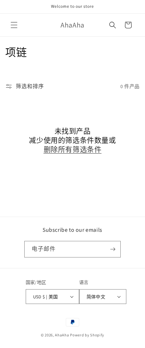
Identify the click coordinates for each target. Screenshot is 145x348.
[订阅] (112, 249)
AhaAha (62, 335)
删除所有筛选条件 (73, 149)
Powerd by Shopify (87, 335)
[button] (14, 25)
